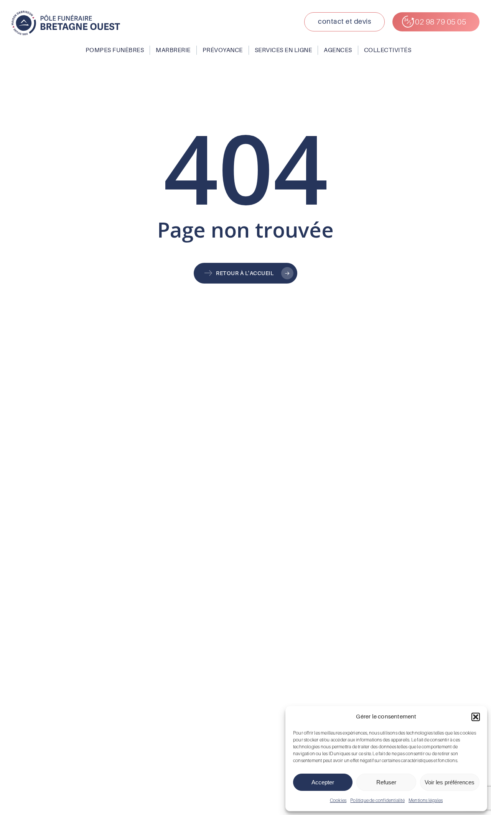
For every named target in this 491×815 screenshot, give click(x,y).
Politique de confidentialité (377, 800)
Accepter (322, 782)
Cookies (338, 800)
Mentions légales (426, 800)
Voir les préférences (450, 782)
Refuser (386, 782)
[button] (475, 717)
